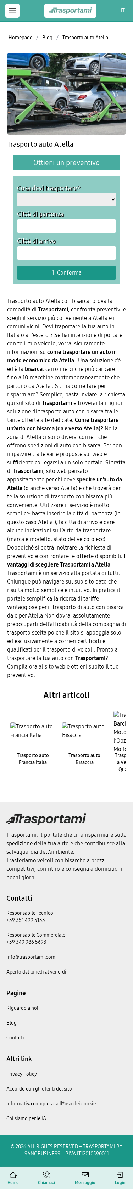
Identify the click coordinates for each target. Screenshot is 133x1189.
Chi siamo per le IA (26, 1119)
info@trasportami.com (30, 957)
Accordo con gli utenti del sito (39, 1089)
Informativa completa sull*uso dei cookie (51, 1104)
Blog (11, 1023)
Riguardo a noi (22, 1008)
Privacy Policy (21, 1074)
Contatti (19, 898)
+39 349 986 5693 (26, 942)
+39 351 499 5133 (25, 920)
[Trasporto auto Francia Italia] (33, 731)
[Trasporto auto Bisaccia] (84, 731)
